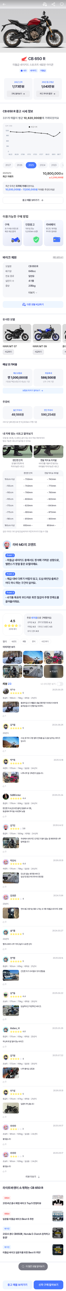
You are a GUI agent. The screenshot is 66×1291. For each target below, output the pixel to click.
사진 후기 (45, 641)
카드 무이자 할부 (46, 93)
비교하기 (8, 352)
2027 (8, 165)
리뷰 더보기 (31, 1176)
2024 (42, 165)
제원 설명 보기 (58, 257)
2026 (19, 165)
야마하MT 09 (40, 346)
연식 (33, 641)
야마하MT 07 (10, 346)
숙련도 (14, 641)
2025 (31, 165)
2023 (54, 165)
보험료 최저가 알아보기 (31, 390)
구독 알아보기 (16, 93)
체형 (24, 641)
